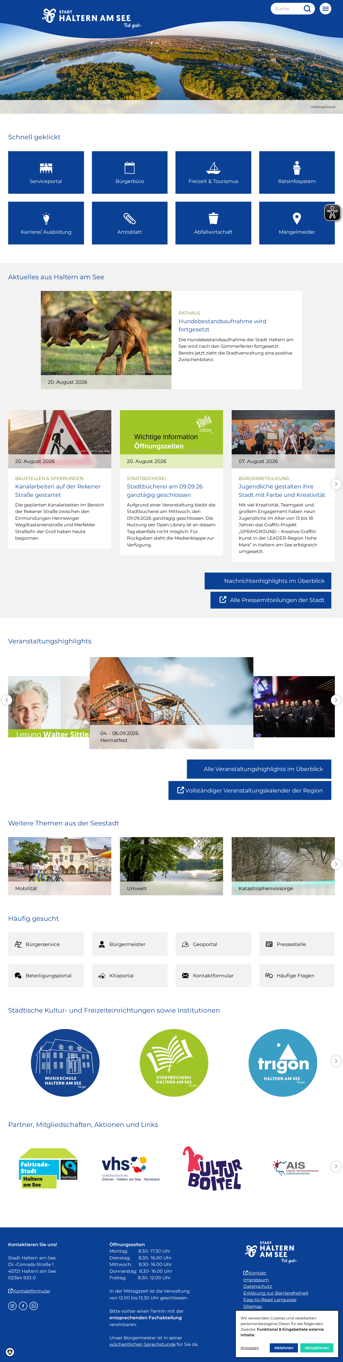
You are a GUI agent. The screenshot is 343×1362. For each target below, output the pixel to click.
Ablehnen (283, 1348)
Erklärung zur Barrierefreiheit (275, 1293)
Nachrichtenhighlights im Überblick (274, 580)
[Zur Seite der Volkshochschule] (130, 1168)
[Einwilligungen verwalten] (10, 1352)
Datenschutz (257, 1286)
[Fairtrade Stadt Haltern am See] (48, 1168)
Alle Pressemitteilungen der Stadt (277, 603)
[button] (336, 484)
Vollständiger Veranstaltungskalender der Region (258, 793)
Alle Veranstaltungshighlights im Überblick (263, 769)
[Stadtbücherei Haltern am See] (171, 1062)
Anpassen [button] (250, 1348)
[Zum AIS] (295, 1168)
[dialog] (287, 1334)
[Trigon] (280, 1062)
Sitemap (252, 1306)
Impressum (256, 1280)
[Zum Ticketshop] (213, 1168)
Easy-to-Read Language (269, 1299)
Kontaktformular (31, 1291)
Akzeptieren (317, 1348)
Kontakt (257, 1273)
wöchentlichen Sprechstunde (142, 1344)
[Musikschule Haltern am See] (62, 1062)
